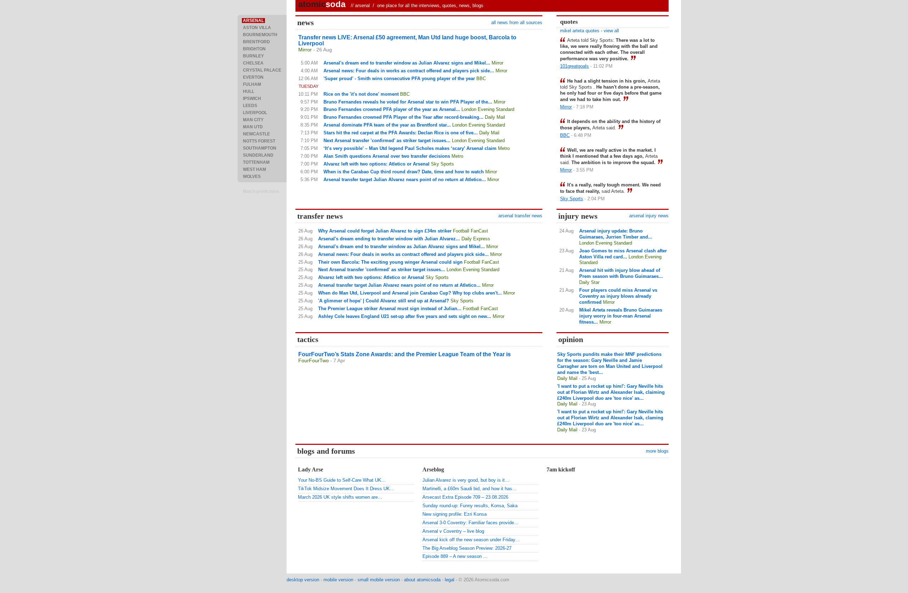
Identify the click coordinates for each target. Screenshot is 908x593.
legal (449, 579)
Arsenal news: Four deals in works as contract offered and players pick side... (408, 70)
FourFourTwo (313, 360)
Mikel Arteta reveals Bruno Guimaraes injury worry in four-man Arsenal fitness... (620, 316)
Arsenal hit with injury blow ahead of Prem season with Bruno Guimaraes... (621, 273)
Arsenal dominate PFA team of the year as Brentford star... (387, 125)
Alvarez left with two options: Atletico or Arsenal (376, 164)
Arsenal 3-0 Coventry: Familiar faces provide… (470, 522)
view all (611, 30)
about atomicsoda (422, 579)
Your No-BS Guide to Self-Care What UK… (342, 480)
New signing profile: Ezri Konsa (454, 514)
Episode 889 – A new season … (455, 556)
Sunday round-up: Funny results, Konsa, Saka (469, 505)
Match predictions (261, 191)
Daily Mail (495, 117)
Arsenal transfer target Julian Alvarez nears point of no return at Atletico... (404, 179)
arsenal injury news (649, 215)
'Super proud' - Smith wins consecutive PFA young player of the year (399, 78)
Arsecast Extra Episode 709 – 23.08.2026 (465, 497)
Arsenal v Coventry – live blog (453, 531)
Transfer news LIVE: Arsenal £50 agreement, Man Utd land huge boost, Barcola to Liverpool (407, 40)
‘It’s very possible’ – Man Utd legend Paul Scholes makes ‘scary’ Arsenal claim (410, 148)
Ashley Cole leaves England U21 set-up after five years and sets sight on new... (404, 316)
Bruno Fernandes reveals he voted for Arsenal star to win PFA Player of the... (407, 102)
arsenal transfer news (520, 215)
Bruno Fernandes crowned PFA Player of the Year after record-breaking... (403, 117)
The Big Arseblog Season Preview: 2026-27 (466, 548)
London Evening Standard (487, 109)
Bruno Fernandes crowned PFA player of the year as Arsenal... (391, 109)
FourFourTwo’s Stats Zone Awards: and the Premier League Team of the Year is (404, 354)
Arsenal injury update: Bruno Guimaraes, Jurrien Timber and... (615, 234)
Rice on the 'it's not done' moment (361, 94)
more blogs (657, 451)
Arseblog (433, 469)
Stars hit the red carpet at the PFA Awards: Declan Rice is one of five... (400, 132)
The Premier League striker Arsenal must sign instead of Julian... (389, 308)
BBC (481, 78)
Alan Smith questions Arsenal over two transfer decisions (386, 156)
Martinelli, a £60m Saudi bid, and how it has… (469, 488)
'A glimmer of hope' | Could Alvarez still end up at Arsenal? (383, 300)
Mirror (305, 49)
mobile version (338, 579)
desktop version (303, 579)
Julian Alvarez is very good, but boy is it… (465, 480)
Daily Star (589, 282)
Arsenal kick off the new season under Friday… (471, 539)
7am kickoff (561, 469)
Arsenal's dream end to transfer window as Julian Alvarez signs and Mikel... (406, 63)
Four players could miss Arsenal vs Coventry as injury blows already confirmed (618, 296)
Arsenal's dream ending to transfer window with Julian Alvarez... (389, 238)
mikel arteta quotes (579, 30)
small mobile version (379, 579)
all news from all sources (516, 22)
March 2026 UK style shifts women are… (340, 497)
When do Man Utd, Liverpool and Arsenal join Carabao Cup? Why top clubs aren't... (410, 293)
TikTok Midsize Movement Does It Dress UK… (346, 488)
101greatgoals (574, 66)
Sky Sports (442, 164)
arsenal (362, 5)
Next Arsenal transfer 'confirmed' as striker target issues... (386, 140)
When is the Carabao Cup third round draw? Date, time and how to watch (403, 171)
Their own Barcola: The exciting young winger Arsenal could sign (390, 262)
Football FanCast (470, 231)
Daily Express (475, 238)
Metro (504, 148)
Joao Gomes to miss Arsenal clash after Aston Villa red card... (623, 253)
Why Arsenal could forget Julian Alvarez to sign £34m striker (385, 231)
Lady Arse (310, 469)
